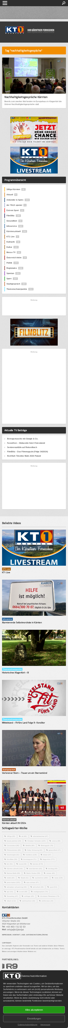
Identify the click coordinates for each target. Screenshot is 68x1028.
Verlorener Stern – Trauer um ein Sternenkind (24, 772)
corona (56, 841)
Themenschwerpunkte (19, 289)
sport (53, 887)
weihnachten (28, 901)
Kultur (12, 247)
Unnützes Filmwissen (49, 896)
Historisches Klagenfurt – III (15, 672)
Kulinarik (12, 242)
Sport (11, 279)
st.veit (23, 892)
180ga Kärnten (15, 189)
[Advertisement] (34, 307)
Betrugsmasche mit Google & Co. (22, 439)
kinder (47, 855)
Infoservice (14, 226)
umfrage (29, 896)
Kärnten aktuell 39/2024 (14, 823)
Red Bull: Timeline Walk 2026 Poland (24, 456)
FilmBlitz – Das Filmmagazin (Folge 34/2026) (27, 452)
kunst (22, 864)
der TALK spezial (15, 205)
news (58, 878)
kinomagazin (29, 859)
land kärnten (35, 868)
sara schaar (32, 882)
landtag (52, 868)
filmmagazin (47, 845)
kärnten (38, 864)
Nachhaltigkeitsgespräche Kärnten (26, 97)
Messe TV (13, 252)
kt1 (9, 864)
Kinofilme (12, 859)
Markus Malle (13, 873)
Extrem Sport (14, 210)
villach (11, 901)
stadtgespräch (41, 892)
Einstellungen (34, 1018)
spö (10, 892)
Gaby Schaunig (34, 850)
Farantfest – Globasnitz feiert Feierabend (26, 443)
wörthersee (47, 901)
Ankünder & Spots (17, 200)
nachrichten (41, 878)
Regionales (14, 268)
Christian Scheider (36, 841)
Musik (25, 878)
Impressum (45, 1025)
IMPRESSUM (6, 935)
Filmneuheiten (14, 850)
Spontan (12, 273)
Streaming (12, 896)
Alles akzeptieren (34, 1009)
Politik (12, 263)
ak (24, 836)
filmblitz (30, 845)
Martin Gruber (33, 873)
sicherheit (38, 887)
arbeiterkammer (40, 836)
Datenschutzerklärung (27, 1025)
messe (50, 873)
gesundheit (55, 850)
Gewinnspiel (13, 855)
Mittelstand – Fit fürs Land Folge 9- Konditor (23, 722)
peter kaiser (13, 882)
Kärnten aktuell (15, 868)
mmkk (10, 878)
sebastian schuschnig (17, 887)
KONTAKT (16, 935)
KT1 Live (12, 237)
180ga (11, 836)
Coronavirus (13, 845)
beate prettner (14, 841)
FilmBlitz (13, 216)
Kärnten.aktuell (16, 231)
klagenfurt (49, 859)
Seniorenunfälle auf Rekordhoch (22, 447)
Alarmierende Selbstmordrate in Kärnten (22, 622)
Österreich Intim (16, 258)
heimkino (31, 855)
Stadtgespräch (15, 284)
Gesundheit (13, 221)
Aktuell (11, 195)
